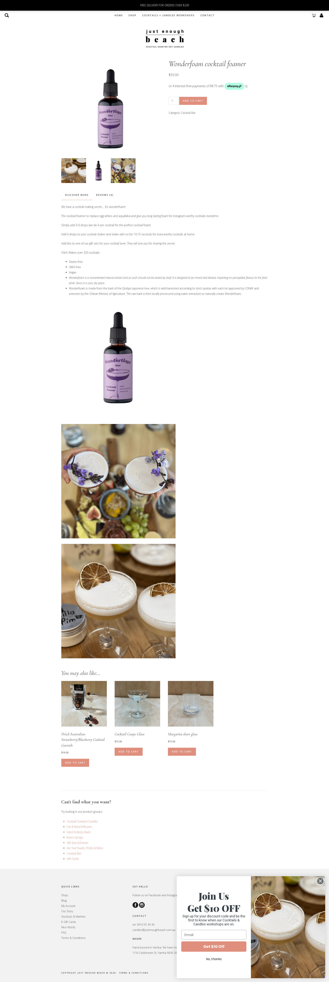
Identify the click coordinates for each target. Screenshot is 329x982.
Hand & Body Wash (78, 832)
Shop (64, 895)
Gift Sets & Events (77, 843)
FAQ (63, 932)
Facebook (155, 895)
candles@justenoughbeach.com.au (154, 930)
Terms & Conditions (73, 938)
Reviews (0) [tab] (104, 195)
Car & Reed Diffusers (79, 827)
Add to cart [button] (75, 762)
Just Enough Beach (164, 38)
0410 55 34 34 (145, 924)
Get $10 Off (213, 946)
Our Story (67, 911)
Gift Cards (73, 859)
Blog (64, 900)
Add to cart (193, 100)
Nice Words (68, 927)
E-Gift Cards (68, 922)
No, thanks (214, 959)
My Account (68, 906)
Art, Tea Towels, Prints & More (85, 848)
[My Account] (321, 15)
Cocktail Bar (188, 113)
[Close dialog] (320, 881)
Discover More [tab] (77, 195)
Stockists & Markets (73, 916)
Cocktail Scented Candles (82, 821)
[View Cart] (314, 15)
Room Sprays (75, 837)
